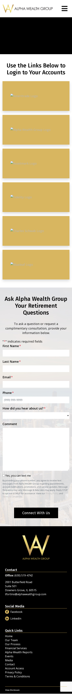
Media (9, 660)
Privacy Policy (52, 493)
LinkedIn (15, 618)
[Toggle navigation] (64, 9)
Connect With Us (36, 513)
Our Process (12, 644)
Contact (10, 664)
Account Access (14, 668)
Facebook (16, 612)
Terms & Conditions (12, 496)
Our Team (11, 640)
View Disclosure (12, 690)
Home (9, 636)
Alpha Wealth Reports (18, 652)
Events (9, 656)
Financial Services (16, 648)
